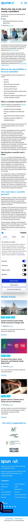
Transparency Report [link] (6, 475)
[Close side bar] (3, 502)
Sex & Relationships (6, 492)
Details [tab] (14, 236)
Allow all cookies (14, 280)
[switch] (24, 265)
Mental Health (18, 489)
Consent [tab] (5, 236)
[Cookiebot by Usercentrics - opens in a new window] (20, 233)
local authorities (15, 50)
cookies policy (21, 254)
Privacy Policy (9, 518)
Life (2, 489)
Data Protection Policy (20, 494)
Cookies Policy (19, 518)
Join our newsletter (7, 511)
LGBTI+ (16, 486)
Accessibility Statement (21, 497)
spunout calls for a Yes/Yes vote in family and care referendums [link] (12, 400)
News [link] (3, 317)
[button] (25, 3)
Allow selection (14, 285)
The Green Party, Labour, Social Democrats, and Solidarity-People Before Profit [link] (12, 361)
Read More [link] (4, 334)
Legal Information (5, 494)
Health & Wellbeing (20, 484)
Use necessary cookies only (14, 289)
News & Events (5, 484)
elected (4, 157)
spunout (11, 25)
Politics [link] (8, 317)
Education (3, 497)
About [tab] (23, 236)
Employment (4, 486)
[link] (9, 462)
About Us (17, 492)
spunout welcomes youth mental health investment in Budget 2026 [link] (12, 322)
